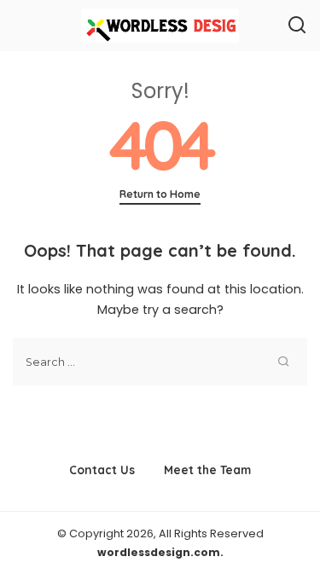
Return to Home (160, 194)
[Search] (297, 25)
